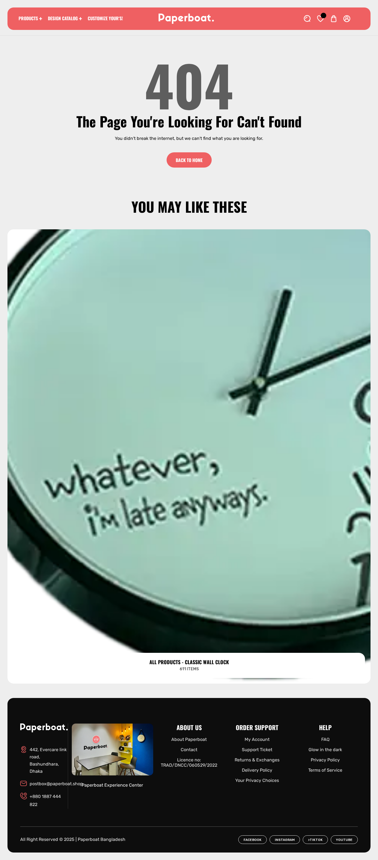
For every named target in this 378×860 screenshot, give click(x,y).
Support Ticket (257, 749)
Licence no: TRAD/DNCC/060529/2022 (189, 762)
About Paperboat (189, 739)
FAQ (325, 739)
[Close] (59, 829)
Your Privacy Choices (257, 780)
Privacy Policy (325, 760)
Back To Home (189, 160)
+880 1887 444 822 (45, 800)
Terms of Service (325, 770)
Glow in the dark (325, 749)
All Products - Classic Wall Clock (189, 662)
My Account (257, 739)
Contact (189, 749)
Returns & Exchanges (257, 760)
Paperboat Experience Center (112, 785)
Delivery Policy (257, 770)
